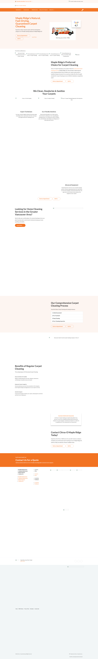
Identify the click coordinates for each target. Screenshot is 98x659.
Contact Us (20, 474)
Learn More (34, 37)
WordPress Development (73, 656)
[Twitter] (78, 561)
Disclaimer (32, 608)
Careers (36, 469)
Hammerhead (80, 656)
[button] (23, 35)
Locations (37, 478)
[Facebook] (76, 561)
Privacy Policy (26, 608)
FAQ (36, 471)
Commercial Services (23, 471)
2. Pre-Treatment (56, 315)
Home (17, 608)
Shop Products (21, 472)
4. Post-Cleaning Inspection (58, 321)
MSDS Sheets (21, 608)
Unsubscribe (37, 608)
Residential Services (22, 469)
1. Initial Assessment (57, 312)
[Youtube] (81, 561)
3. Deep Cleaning (56, 318)
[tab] (67, 312)
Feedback (37, 479)
